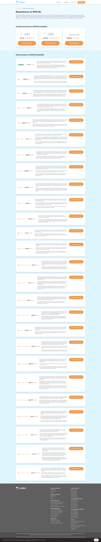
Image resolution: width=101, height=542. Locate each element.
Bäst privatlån (53, 495)
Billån (51, 497)
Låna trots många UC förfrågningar (57, 506)
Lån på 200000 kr (74, 512)
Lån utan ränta (53, 516)
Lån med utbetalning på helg (56, 511)
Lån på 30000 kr (74, 503)
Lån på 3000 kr (74, 492)
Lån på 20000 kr (74, 501)
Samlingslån (53, 498)
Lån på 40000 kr (74, 504)
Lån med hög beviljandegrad (56, 509)
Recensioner (53, 518)
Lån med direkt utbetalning (56, 512)
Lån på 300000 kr (74, 513)
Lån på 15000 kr (74, 500)
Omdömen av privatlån (55, 521)
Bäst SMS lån (53, 489)
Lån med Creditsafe (54, 514)
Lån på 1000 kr (74, 489)
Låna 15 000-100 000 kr (77, 498)
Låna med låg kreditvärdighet (56, 503)
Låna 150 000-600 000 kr (77, 509)
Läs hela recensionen (76, 61)
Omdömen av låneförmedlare (56, 523)
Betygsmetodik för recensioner (77, 521)
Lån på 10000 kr (74, 496)
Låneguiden (81, 2)
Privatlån (58, 2)
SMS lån (20, 8)
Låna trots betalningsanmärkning (57, 502)
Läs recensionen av (26, 43)
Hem (17, 8)
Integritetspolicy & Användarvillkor (78, 525)
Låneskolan (73, 524)
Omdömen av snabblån (55, 520)
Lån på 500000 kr (74, 516)
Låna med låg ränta (54, 515)
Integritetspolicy (41, 540)
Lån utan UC (52, 491)
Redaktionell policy (75, 522)
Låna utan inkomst (54, 505)
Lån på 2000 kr (74, 491)
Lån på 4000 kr (74, 494)
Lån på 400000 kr (74, 515)
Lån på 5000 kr (74, 495)
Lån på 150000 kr (74, 510)
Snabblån (66, 2)
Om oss (73, 2)
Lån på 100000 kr (74, 507)
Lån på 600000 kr (74, 517)
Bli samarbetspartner (75, 526)
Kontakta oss (73, 528)
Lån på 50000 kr (74, 505)
